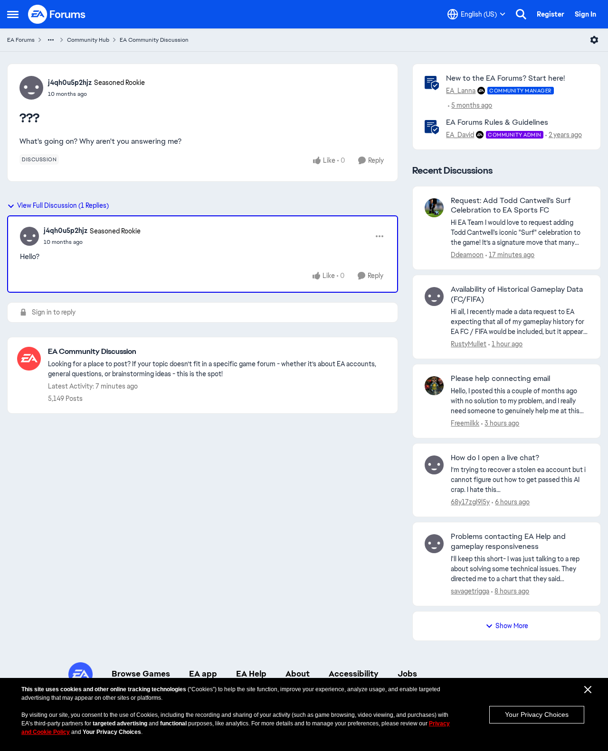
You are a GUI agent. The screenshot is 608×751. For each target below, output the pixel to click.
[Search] (521, 14)
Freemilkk (465, 423)
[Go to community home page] (57, 14)
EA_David (460, 134)
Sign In (585, 14)
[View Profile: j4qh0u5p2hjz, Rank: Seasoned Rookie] (31, 88)
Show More (511, 625)
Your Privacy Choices (537, 714)
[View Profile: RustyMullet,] (434, 296)
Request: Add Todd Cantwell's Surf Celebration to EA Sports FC (511, 205)
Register (550, 14)
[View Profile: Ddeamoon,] (434, 207)
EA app (203, 673)
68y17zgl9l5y (470, 502)
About (297, 673)
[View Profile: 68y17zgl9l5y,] (434, 464)
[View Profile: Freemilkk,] (434, 385)
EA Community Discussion (154, 40)
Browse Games (141, 673)
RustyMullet (468, 344)
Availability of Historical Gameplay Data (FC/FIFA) (517, 294)
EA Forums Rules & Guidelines (497, 122)
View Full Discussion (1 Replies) (63, 205)
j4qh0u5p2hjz (70, 82)
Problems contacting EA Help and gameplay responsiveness (508, 541)
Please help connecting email (500, 378)
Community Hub (88, 40)
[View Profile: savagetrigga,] (434, 543)
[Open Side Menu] (12, 14)
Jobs (407, 673)
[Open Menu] (594, 39)
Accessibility (354, 673)
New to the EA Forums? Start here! (505, 78)
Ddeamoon (467, 254)
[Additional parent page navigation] (51, 39)
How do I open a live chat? (495, 458)
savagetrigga (470, 591)
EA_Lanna (460, 90)
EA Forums (21, 40)
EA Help (251, 673)
